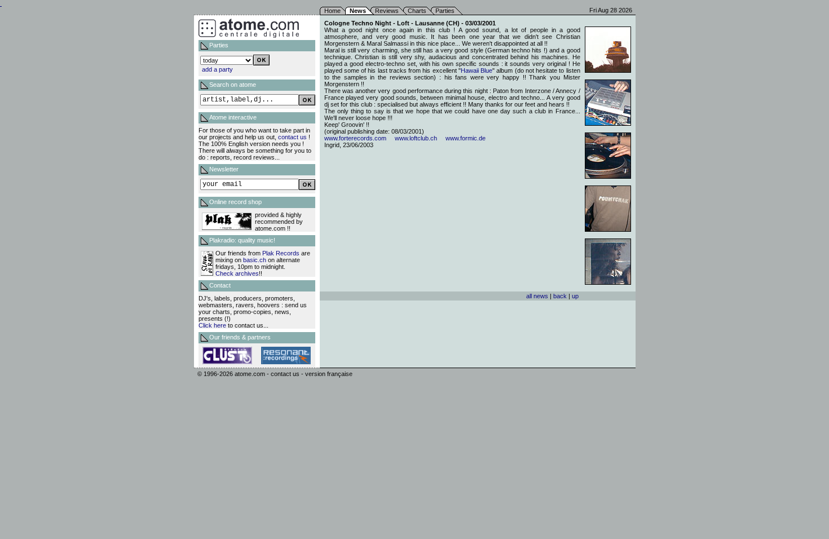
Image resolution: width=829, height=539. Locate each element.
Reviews (387, 10)
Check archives (237, 273)
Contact (220, 285)
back (560, 296)
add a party (217, 69)
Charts (417, 10)
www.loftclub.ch (416, 138)
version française (328, 373)
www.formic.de (466, 138)
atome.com (250, 373)
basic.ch (254, 260)
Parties (445, 10)
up (575, 296)
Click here (212, 325)
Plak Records (280, 253)
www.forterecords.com (355, 138)
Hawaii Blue (476, 70)
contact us (292, 137)
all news (537, 296)
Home (332, 10)
